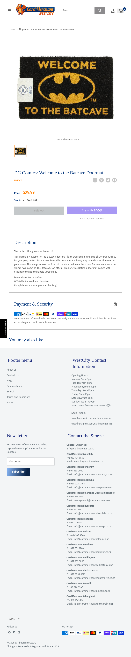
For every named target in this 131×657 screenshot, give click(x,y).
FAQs (9, 380)
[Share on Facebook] (95, 180)
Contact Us (13, 375)
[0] (121, 11)
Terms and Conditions (18, 397)
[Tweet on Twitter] (108, 180)
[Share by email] (114, 180)
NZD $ (12, 618)
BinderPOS (53, 646)
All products (25, 29)
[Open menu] (9, 10)
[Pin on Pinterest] (101, 180)
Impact (18, 180)
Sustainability (14, 386)
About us (11, 369)
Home (12, 29)
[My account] (112, 11)
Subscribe (18, 471)
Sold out (39, 210)
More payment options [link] (92, 218)
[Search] (99, 10)
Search (10, 391)
